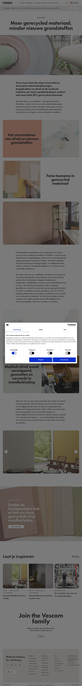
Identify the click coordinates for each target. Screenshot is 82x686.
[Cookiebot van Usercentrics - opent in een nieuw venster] (69, 325)
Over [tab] (65, 329)
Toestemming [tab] (17, 329)
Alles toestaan (64, 359)
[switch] (32, 353)
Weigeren (40, 359)
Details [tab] (41, 329)
